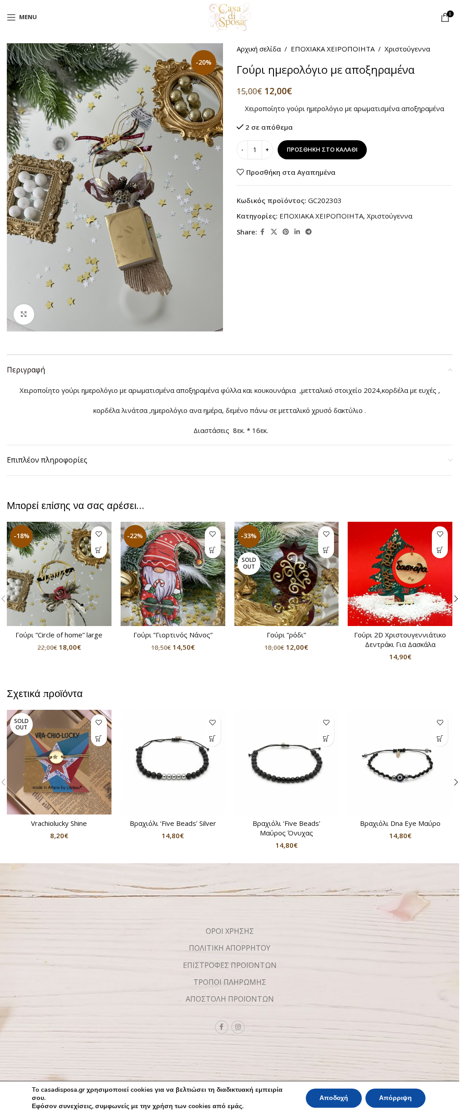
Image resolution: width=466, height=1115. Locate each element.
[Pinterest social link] (286, 232)
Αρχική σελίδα (259, 48)
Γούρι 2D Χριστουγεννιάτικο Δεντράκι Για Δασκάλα (400, 639)
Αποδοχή (333, 1098)
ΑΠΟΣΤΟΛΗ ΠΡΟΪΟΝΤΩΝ (230, 999)
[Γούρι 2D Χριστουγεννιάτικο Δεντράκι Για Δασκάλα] (400, 574)
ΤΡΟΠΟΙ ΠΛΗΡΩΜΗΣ (229, 982)
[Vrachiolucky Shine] (59, 762)
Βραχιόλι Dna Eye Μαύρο (400, 823)
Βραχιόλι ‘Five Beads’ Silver (173, 823)
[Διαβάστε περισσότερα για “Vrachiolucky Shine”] (99, 738)
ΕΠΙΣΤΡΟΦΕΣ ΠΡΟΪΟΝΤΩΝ (230, 965)
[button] (99, 550)
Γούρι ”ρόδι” (286, 634)
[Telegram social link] (308, 232)
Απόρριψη (395, 1098)
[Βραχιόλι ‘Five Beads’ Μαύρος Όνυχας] (286, 762)
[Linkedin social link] (297, 232)
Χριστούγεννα (407, 48)
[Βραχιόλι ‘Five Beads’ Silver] (173, 762)
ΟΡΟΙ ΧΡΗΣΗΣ (230, 931)
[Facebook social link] (262, 232)
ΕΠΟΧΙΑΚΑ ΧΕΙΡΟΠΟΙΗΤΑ (333, 48)
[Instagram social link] (238, 1027)
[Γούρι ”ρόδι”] (286, 574)
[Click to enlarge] (24, 314)
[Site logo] (229, 16)
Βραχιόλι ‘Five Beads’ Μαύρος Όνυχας (286, 828)
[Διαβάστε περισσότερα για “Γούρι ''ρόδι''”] (326, 550)
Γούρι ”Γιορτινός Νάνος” (173, 634)
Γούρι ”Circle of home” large (58, 634)
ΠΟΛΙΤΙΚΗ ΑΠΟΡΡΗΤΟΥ (229, 948)
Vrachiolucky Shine (59, 823)
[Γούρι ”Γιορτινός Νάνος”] (173, 574)
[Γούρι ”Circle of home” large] (59, 574)
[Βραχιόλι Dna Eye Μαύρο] (400, 762)
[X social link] (274, 232)
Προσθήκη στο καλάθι (322, 149)
